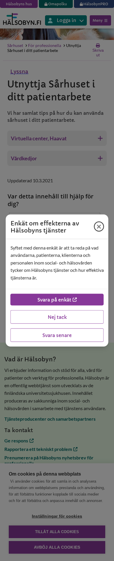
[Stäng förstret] (99, 226)
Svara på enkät (54, 300)
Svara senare (57, 335)
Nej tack (57, 317)
